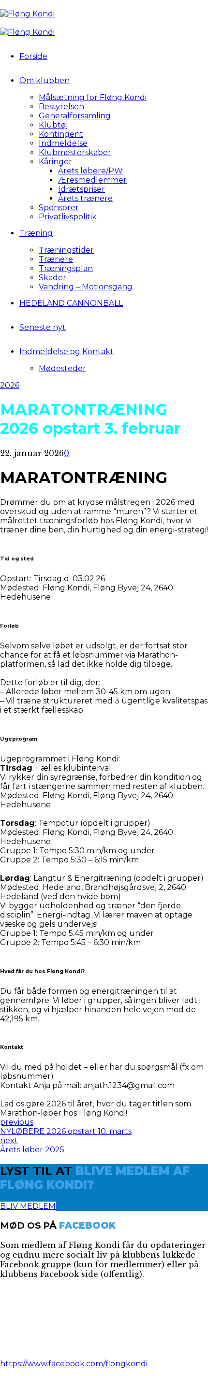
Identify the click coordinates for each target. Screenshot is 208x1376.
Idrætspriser (81, 189)
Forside (33, 56)
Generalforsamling (75, 115)
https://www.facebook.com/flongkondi (74, 1363)
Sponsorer (59, 207)
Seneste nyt (42, 327)
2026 (9, 385)
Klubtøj (53, 124)
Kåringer (55, 161)
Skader (52, 277)
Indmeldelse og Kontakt (66, 351)
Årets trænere (85, 198)
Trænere (56, 259)
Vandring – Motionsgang (86, 286)
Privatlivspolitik (68, 216)
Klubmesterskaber (75, 152)
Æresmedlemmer (92, 180)
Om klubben (44, 80)
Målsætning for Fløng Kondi (93, 97)
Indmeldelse (63, 143)
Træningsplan (66, 268)
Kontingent (61, 134)
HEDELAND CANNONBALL (71, 303)
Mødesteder (62, 368)
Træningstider (66, 250)
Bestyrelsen (61, 106)
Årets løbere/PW (90, 170)
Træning (36, 233)
